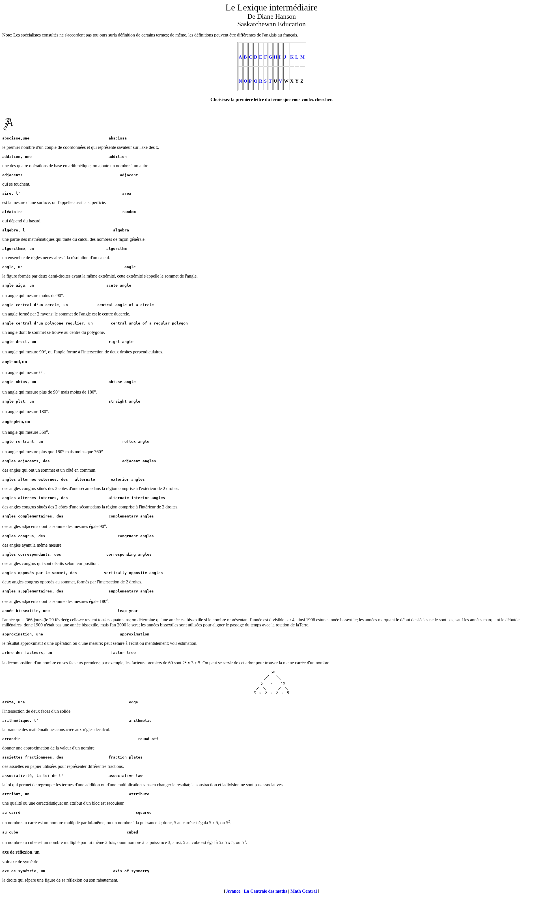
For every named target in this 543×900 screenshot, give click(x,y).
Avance (233, 891)
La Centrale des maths (265, 891)
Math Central (303, 891)
